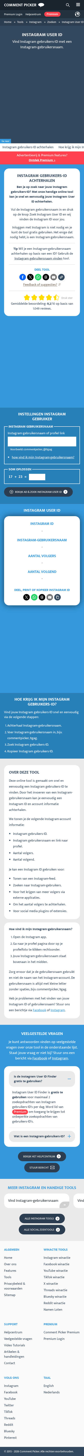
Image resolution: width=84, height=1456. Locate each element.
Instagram (58, 1010)
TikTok (8, 1412)
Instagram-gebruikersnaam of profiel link (36, 433)
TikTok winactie (54, 1277)
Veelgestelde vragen (18, 1339)
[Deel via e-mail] (53, 277)
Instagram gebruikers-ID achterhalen (28, 147)
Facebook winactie (56, 1264)
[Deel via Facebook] (22, 277)
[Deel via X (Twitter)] (30, 277)
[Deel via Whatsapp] (38, 277)
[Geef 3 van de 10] (32, 297)
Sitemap (9, 1295)
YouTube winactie (56, 1271)
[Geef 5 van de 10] (40, 297)
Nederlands (52, 1392)
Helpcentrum (33, 14)
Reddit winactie (54, 1303)
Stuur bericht (39, 1167)
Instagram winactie (57, 1258)
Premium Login (13, 14)
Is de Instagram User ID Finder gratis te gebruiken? (35, 1079)
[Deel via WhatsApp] (34, 597)
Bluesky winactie (55, 1296)
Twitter (9, 1405)
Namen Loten (53, 1309)
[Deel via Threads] (46, 277)
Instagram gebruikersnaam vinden (38, 258)
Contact (9, 1363)
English (49, 1386)
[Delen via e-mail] (49, 597)
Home (8, 1258)
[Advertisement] (42, 95)
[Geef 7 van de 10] (47, 297)
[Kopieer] (57, 597)
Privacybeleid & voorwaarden (14, 1286)
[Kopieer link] (61, 277)
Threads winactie (55, 1290)
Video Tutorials (14, 1345)
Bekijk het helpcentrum (39, 1156)
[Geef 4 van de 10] (36, 297)
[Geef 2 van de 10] (28, 297)
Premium (52, 14)
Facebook (39, 1010)
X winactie (51, 1284)
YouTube (10, 1399)
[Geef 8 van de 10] (50, 297)
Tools (7, 1277)
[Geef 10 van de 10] (58, 297)
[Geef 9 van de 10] (54, 297)
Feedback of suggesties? (40, 284)
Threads (9, 1418)
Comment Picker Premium (62, 1332)
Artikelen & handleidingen (14, 1354)
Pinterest (10, 1438)
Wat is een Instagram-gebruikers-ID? (39, 1136)
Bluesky (9, 1431)
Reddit (8, 1425)
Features (10, 1271)
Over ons (10, 1264)
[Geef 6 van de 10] (43, 297)
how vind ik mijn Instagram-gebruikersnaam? (43, 457)
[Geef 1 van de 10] (25, 297)
